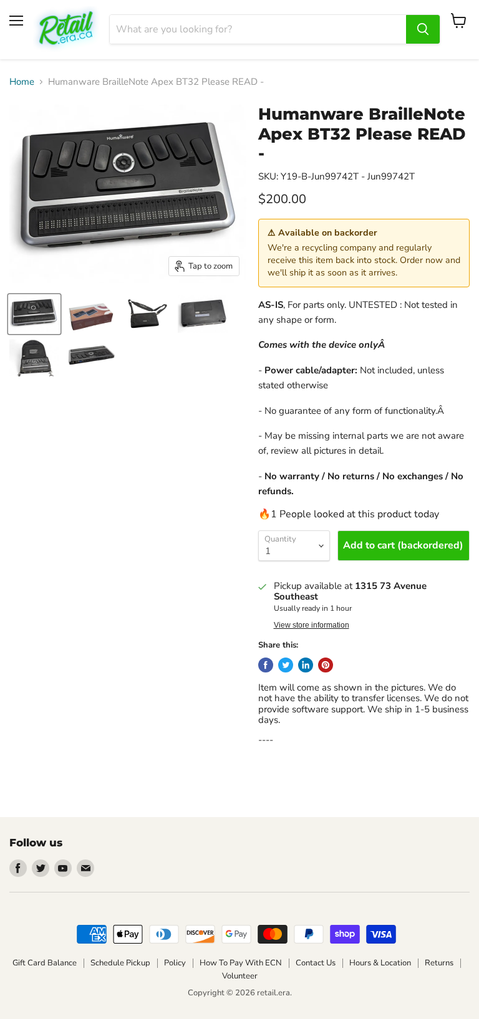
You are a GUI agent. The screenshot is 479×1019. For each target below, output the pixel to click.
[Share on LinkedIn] (305, 665)
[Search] (423, 29)
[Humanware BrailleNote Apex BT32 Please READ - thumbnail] (34, 314)
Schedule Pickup (120, 963)
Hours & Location (380, 963)
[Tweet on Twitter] (285, 665)
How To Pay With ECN (241, 963)
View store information (311, 625)
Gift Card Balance (44, 963)
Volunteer (240, 976)
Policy (175, 963)
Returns (439, 963)
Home (21, 82)
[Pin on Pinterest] (325, 665)
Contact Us (316, 963)
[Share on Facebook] (265, 665)
